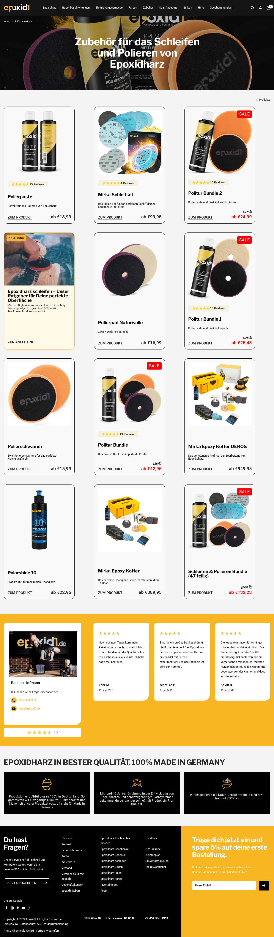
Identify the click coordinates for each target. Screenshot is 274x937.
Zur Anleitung (21, 342)
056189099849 (28, 700)
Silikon (187, 7)
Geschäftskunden (221, 7)
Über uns (67, 838)
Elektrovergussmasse (109, 7)
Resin (103, 890)
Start (6, 21)
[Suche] (252, 7)
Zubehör (148, 7)
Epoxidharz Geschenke (114, 849)
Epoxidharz (49, 7)
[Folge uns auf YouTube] (23, 908)
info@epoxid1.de (29, 708)
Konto (65, 856)
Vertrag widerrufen (47, 930)
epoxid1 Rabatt (71, 890)
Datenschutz (27, 924)
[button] (20, 184)
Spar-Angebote (168, 7)
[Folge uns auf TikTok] (29, 908)
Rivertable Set (109, 884)
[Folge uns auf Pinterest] (18, 908)
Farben (133, 7)
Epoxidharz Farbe (111, 878)
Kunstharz (151, 838)
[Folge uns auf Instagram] (12, 908)
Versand (67, 868)
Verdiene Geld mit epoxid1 (73, 876)
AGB (39, 924)
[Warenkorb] (268, 7)
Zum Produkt (20, 217)
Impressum (11, 924)
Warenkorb (68, 862)
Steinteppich (152, 855)
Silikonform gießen (157, 861)
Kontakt (66, 844)
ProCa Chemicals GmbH (19, 930)
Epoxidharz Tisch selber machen (115, 841)
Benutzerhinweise (72, 850)
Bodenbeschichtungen (76, 7)
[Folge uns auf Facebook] (6, 908)
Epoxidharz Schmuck (113, 855)
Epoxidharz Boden (111, 867)
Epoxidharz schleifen (113, 861)
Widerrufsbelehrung (56, 924)
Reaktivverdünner (155, 867)
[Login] (260, 7)
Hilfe (201, 7)
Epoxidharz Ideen (111, 873)
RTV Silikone (153, 849)
